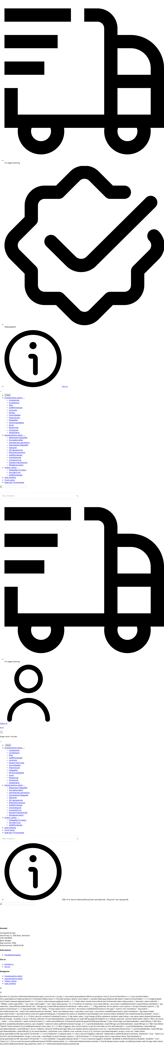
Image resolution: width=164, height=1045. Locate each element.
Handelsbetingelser (12, 955)
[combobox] (40, 496)
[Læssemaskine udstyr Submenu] (24, 435)
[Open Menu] (1, 391)
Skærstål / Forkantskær (14, 482)
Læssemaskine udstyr (13, 435)
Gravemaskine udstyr (13, 397)
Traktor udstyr (10, 467)
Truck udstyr (9, 480)
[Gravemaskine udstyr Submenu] (24, 398)
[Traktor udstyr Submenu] (18, 468)
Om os (7, 966)
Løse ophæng (10, 477)
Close (7, 395)
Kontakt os (9, 964)
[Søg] (77, 495)
